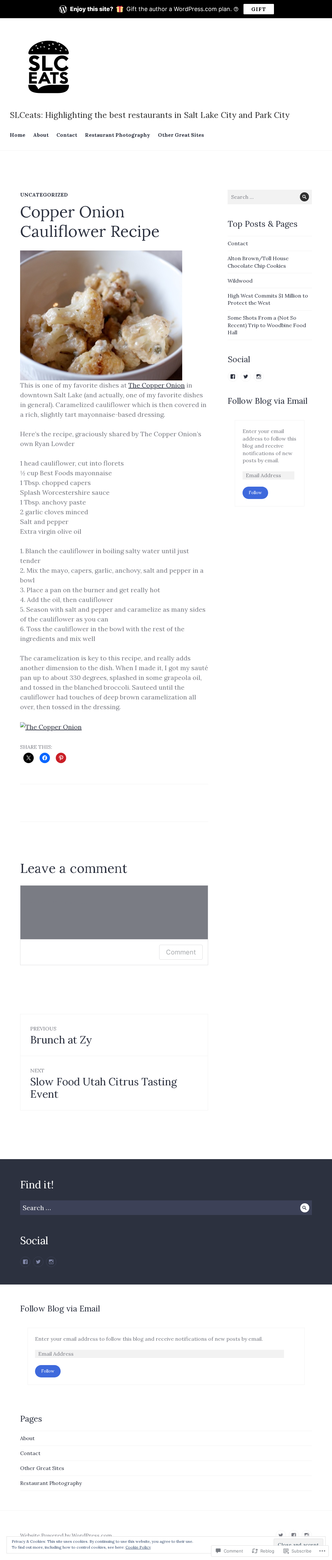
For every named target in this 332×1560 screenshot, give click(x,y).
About (41, 135)
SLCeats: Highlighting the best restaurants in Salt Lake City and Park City (150, 115)
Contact (66, 135)
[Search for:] (270, 197)
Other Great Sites (181, 135)
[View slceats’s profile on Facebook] (233, 376)
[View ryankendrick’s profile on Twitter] (246, 376)
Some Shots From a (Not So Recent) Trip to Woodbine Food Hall (267, 325)
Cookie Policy (138, 1547)
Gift (258, 9)
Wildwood (240, 280)
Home (17, 135)
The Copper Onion (156, 385)
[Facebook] (25, 1262)
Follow (255, 492)
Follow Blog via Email (267, 401)
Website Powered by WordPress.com (66, 1535)
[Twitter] (38, 1262)
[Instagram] (51, 1262)
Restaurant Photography (117, 135)
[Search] (304, 197)
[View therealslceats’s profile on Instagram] (259, 376)
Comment (181, 952)
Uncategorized (44, 194)
